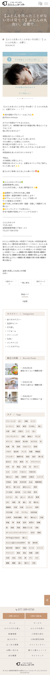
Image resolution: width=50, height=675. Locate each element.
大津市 (8, 517)
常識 (18, 527)
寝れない (9, 477)
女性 (24, 467)
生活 (30, 482)
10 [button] (32, 98)
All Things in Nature (12, 538)
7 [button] (27, 98)
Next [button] (44, 75)
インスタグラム (13, 346)
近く (20, 421)
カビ (36, 558)
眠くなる (17, 487)
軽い (39, 426)
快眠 (26, 421)
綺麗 (38, 522)
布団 (7, 558)
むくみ (31, 548)
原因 (27, 457)
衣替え (20, 431)
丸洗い (5, 273)
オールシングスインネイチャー (17, 533)
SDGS (32, 533)
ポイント (9, 441)
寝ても (8, 487)
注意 (23, 436)
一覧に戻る (25, 282)
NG (16, 497)
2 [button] (19, 98)
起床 (24, 522)
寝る (24, 553)
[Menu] (46, 3)
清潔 (35, 487)
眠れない (34, 517)
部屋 (7, 522)
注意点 (31, 477)
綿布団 (35, 543)
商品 (18, 467)
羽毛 (13, 558)
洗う (7, 502)
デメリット (10, 553)
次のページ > (40, 282)
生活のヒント (12, 323)
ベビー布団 (27, 492)
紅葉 (7, 447)
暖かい (27, 563)
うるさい (23, 472)
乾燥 (18, 522)
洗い (33, 431)
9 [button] (30, 98)
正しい (23, 497)
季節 (35, 447)
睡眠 (13, 563)
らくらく (29, 507)
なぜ (7, 472)
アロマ (8, 452)
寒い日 (40, 457)
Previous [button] (5, 75)
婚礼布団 (9, 548)
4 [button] (22, 98)
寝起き (17, 548)
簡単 (36, 507)
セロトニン (27, 447)
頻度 (13, 502)
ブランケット (35, 462)
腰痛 (7, 563)
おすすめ (34, 441)
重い (20, 563)
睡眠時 (8, 507)
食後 (18, 553)
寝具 (13, 431)
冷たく (36, 467)
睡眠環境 (38, 482)
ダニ (30, 558)
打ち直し (10, 327)
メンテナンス (12, 342)
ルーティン (10, 426)
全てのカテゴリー (14, 319)
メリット (40, 548)
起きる (8, 462)
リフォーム (11, 331)
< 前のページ (9, 282)
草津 (35, 492)
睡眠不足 (20, 457)
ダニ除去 (9, 492)
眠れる (36, 502)
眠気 (18, 426)
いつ (27, 431)
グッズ (24, 452)
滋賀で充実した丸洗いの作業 (14, 270)
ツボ (16, 512)
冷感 (15, 507)
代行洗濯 (9, 512)
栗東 (37, 497)
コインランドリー (12, 436)
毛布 (7, 467)
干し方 (37, 436)
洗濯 (21, 507)
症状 (33, 457)
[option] (25, 74)
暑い (24, 502)
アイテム (25, 512)
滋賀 (36, 553)
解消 (24, 426)
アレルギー (10, 457)
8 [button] (29, 98)
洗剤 (36, 527)
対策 (7, 431)
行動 (41, 517)
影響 (15, 482)
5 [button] (24, 98)
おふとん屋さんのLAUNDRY (15, 543)
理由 (24, 548)
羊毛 (20, 558)
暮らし (25, 538)
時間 (30, 553)
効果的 (24, 477)
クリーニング (12, 335)
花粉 (33, 563)
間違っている (27, 527)
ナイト (33, 421)
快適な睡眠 (18, 517)
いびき (14, 472)
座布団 (17, 492)
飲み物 (25, 441)
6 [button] (25, 98)
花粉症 (8, 482)
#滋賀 (25, 301)
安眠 (30, 452)
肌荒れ (31, 522)
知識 (12, 527)
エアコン (9, 497)
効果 (18, 447)
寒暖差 (37, 452)
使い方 (30, 497)
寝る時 (16, 452)
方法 (15, 462)
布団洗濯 (34, 512)
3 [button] (20, 98)
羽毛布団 (23, 482)
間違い (30, 436)
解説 (21, 462)
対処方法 (32, 472)
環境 (39, 533)
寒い (26, 517)
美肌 (16, 477)
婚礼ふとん (27, 487)
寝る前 (17, 441)
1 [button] (17, 98)
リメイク (40, 477)
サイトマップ (38, 655)
